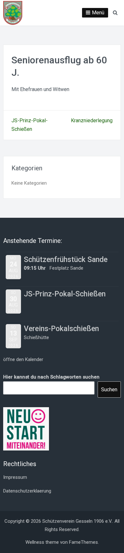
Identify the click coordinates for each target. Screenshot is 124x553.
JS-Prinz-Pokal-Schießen (65, 294)
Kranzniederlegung (92, 120)
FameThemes (83, 542)
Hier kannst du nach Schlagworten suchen (51, 377)
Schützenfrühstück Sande (65, 259)
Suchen (109, 389)
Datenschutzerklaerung (27, 491)
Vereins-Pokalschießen (61, 328)
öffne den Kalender (23, 359)
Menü (98, 13)
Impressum (15, 477)
